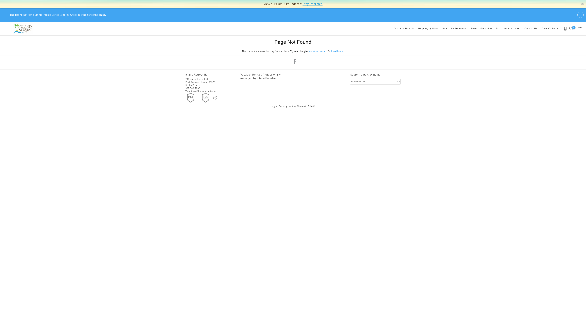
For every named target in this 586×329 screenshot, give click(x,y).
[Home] (23, 28)
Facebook (295, 61)
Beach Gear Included (508, 28)
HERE (102, 15)
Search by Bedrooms (454, 28)
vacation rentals (318, 51)
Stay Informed (313, 4)
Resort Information (481, 28)
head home (337, 51)
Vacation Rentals (404, 28)
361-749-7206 (192, 88)
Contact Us (531, 28)
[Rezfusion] (215, 98)
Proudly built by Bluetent (292, 106)
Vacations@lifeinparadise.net (201, 91)
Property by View (428, 28)
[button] (293, 4)
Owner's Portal (550, 28)
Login (274, 106)
